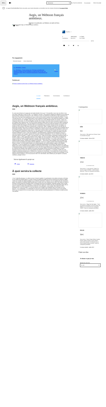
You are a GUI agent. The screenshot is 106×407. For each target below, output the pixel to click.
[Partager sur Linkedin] (78, 45)
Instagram (32, 164)
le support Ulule (64, 8)
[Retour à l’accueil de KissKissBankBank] (9, 3)
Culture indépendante (27, 61)
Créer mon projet (97, 2)
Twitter (18, 164)
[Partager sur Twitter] (73, 45)
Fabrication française (17, 61)
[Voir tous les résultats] (69, 3)
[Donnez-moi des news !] (64, 45)
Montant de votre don (85, 262)
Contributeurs (66, 95)
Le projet (38, 95)
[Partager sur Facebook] (69, 45)
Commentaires (56, 95)
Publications (47, 95)
